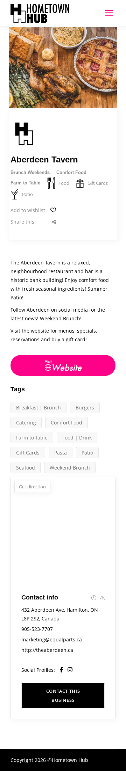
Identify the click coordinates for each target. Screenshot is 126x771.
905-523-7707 (37, 629)
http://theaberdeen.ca (47, 650)
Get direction (32, 486)
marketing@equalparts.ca (51, 639)
